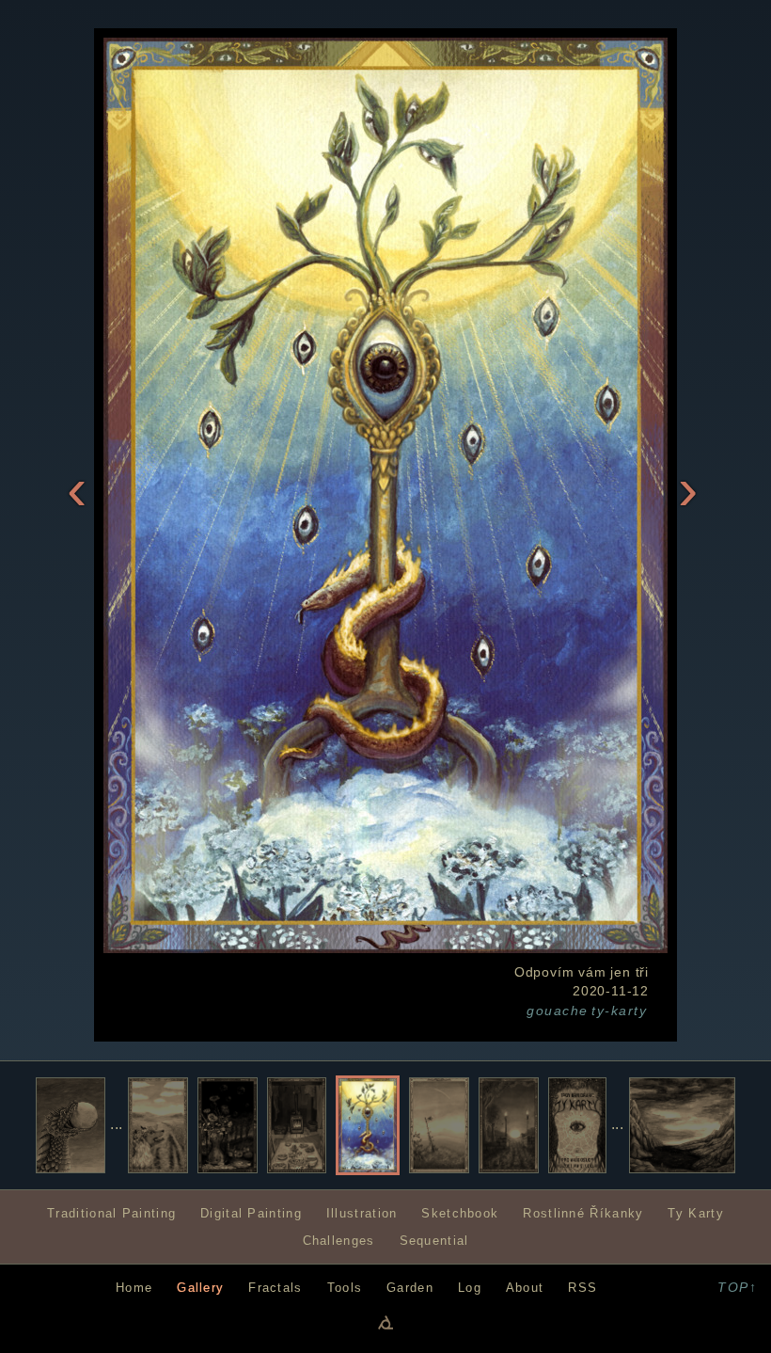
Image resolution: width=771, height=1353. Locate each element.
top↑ (737, 1287)
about (524, 1288)
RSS (582, 1288)
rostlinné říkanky (583, 1213)
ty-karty (619, 1010)
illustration (362, 1213)
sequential (434, 1241)
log (469, 1288)
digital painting (251, 1213)
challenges (339, 1241)
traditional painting (111, 1213)
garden (409, 1288)
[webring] (385, 1321)
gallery (200, 1288)
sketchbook (459, 1213)
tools (344, 1288)
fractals (275, 1288)
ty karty (695, 1213)
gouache (557, 1010)
